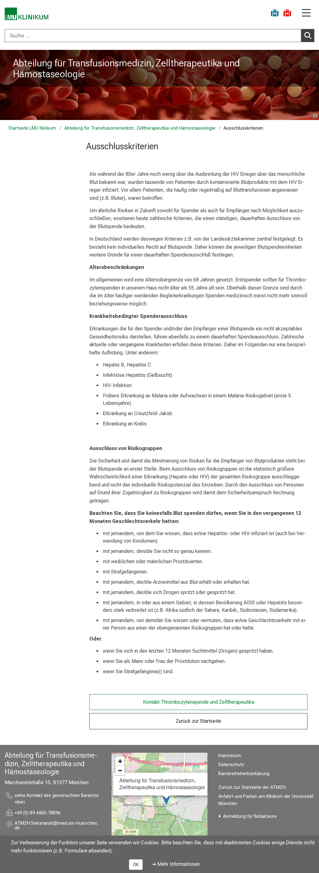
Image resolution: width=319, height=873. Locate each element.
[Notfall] (287, 13)
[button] (58, 825)
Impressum (229, 755)
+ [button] (120, 761)
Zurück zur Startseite (198, 721)
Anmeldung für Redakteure (250, 816)
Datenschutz (231, 764)
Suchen (307, 35)
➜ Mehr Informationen (176, 864)
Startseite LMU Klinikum (32, 128)
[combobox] (159, 35)
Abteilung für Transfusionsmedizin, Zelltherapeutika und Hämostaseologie (126, 68)
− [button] (120, 770)
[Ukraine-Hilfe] (274, 13)
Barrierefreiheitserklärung (243, 773)
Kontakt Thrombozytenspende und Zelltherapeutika (198, 702)
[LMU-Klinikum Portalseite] (26, 14)
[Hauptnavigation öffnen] (306, 13)
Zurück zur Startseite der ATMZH (252, 787)
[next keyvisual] (312, 85)
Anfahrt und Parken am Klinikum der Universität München (265, 800)
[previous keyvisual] (7, 85)
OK (136, 864)
